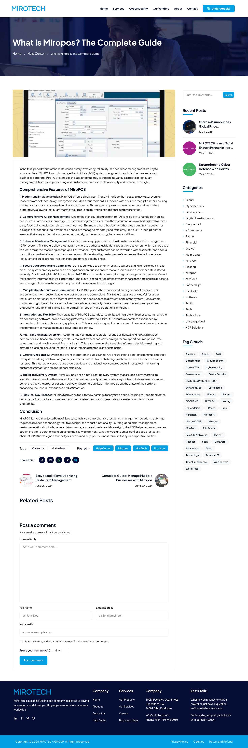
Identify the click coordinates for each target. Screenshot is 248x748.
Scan (205, 441)
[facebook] (42, 460)
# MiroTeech (59, 448)
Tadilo (189, 303)
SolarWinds (192, 448)
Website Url (27, 624)
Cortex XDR (192, 367)
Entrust (211, 394)
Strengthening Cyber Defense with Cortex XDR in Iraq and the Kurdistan (214, 166)
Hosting (191, 266)
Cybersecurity (195, 206)
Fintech (227, 394)
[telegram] (67, 460)
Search (228, 94)
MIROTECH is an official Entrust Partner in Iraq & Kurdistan (216, 145)
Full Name (26, 607)
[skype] (75, 460)
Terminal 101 (212, 455)
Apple (205, 353)
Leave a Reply (28, 538)
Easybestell (193, 224)
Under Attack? (221, 8)
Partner (218, 434)
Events (190, 236)
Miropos (123, 448)
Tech (189, 309)
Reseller (190, 441)
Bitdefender (193, 360)
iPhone (211, 407)
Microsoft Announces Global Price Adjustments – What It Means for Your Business (216, 124)
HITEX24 (191, 260)
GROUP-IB (192, 401)
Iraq (225, 407)
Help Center (36, 53)
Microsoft (209, 414)
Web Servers (221, 461)
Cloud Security (215, 360)
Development (194, 212)
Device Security (217, 374)
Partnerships (193, 285)
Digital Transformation (200, 218)
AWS (218, 353)
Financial (191, 242)
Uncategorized (195, 321)
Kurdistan (191, 414)
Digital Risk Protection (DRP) (201, 380)
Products (160, 448)
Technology (193, 315)
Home (17, 53)
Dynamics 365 (194, 387)
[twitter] (50, 460)
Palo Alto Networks (196, 434)
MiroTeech (209, 428)
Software (191, 297)
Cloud (190, 200)
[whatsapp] (59, 460)
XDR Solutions (194, 327)
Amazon (190, 353)
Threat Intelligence (196, 461)
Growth (190, 248)
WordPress (192, 468)
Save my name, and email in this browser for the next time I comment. (66, 641)
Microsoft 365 (194, 421)
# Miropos (38, 448)
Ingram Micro (193, 407)
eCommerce (194, 230)
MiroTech (141, 448)
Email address (104, 607)
